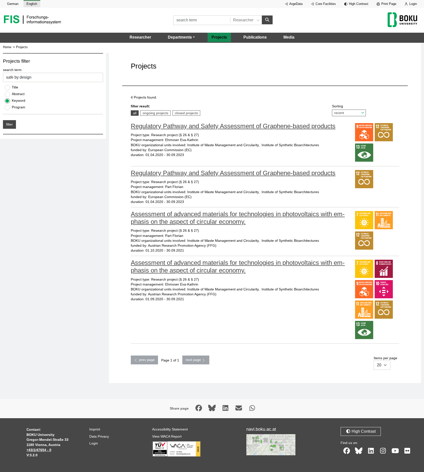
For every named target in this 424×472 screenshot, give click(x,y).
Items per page (385, 358)
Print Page (388, 4)
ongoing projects (155, 113)
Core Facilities (325, 4)
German (12, 4)
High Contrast (358, 4)
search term (12, 70)
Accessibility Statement (170, 429)
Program (18, 107)
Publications (255, 37)
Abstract (18, 94)
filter (9, 124)
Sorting (337, 106)
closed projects (186, 113)
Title (15, 87)
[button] (181, 37)
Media (288, 37)
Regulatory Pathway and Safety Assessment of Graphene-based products (233, 126)
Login (412, 4)
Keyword (18, 100)
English (31, 4)
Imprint (94, 429)
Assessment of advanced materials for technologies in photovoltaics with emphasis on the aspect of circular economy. (238, 218)
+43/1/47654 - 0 (38, 450)
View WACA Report (167, 436)
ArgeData (296, 4)
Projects (219, 37)
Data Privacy (99, 436)
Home (7, 47)
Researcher (140, 37)
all (136, 113)
